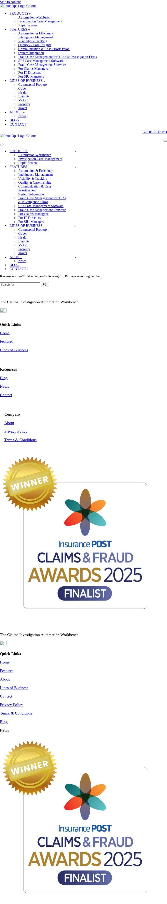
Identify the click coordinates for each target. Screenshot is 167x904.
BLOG (14, 120)
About (9, 423)
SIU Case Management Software (40, 61)
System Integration (31, 53)
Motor (22, 100)
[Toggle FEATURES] (75, 167)
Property (24, 104)
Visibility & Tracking (32, 41)
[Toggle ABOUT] (75, 257)
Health (22, 92)
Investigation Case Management (40, 21)
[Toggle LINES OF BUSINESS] (75, 226)
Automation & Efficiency (35, 33)
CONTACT (18, 124)
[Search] (44, 284)
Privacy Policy (15, 431)
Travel (22, 108)
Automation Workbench (34, 17)
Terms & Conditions (20, 440)
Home (5, 333)
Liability (24, 96)
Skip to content (10, 2)
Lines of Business (14, 350)
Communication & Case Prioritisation (44, 49)
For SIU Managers (31, 76)
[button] (30, 13)
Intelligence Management (35, 37)
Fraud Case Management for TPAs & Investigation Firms (57, 57)
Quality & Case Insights (34, 45)
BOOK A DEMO (154, 132)
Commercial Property (33, 84)
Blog (4, 378)
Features (6, 341)
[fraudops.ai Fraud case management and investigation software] (18, 6)
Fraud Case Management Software (42, 65)
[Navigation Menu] (165, 141)
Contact (6, 395)
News (22, 116)
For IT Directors (29, 72)
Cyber (22, 88)
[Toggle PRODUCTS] (75, 151)
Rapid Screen (27, 25)
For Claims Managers (33, 68)
